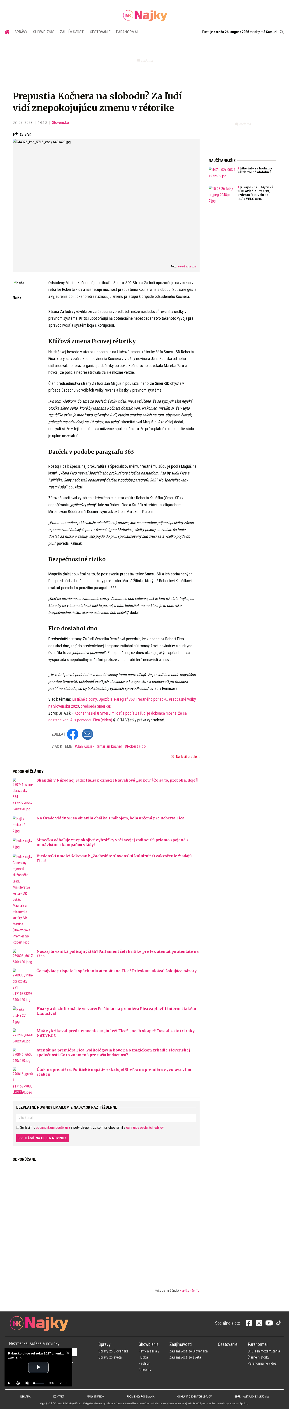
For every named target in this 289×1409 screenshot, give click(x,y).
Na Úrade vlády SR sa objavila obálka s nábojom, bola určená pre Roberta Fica (110, 818)
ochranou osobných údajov (145, 1127)
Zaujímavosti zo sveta (185, 1357)
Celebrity (145, 1370)
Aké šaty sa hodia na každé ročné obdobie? (255, 170)
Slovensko (60, 122)
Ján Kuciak (86, 746)
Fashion (144, 1363)
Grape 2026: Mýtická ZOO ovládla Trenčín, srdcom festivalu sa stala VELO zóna (255, 193)
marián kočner (111, 746)
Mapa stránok (95, 1396)
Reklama (25, 1396)
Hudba (143, 1357)
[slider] (39, 1383)
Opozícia (105, 699)
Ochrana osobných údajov (194, 1396)
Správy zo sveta (110, 1357)
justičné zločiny (84, 699)
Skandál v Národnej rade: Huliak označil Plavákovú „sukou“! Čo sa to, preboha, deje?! (117, 780)
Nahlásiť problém (187, 757)
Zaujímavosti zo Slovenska (188, 1351)
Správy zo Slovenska (113, 1351)
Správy (21, 32)
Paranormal (127, 32)
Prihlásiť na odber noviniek (43, 1138)
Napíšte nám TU (190, 1290)
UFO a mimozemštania (264, 1351)
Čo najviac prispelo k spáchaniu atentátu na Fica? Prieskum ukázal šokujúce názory (117, 971)
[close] (68, 1352)
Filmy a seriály (149, 1351)
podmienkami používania (53, 1127)
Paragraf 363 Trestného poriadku (140, 699)
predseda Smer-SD (96, 706)
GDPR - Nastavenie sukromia (252, 1396)
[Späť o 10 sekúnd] (18, 1383)
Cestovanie (100, 32)
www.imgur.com (187, 266)
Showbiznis (43, 32)
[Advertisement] (106, 1221)
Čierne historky (258, 1357)
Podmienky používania (140, 1396)
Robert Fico (136, 746)
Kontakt (58, 1396)
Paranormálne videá (262, 1363)
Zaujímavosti (72, 32)
